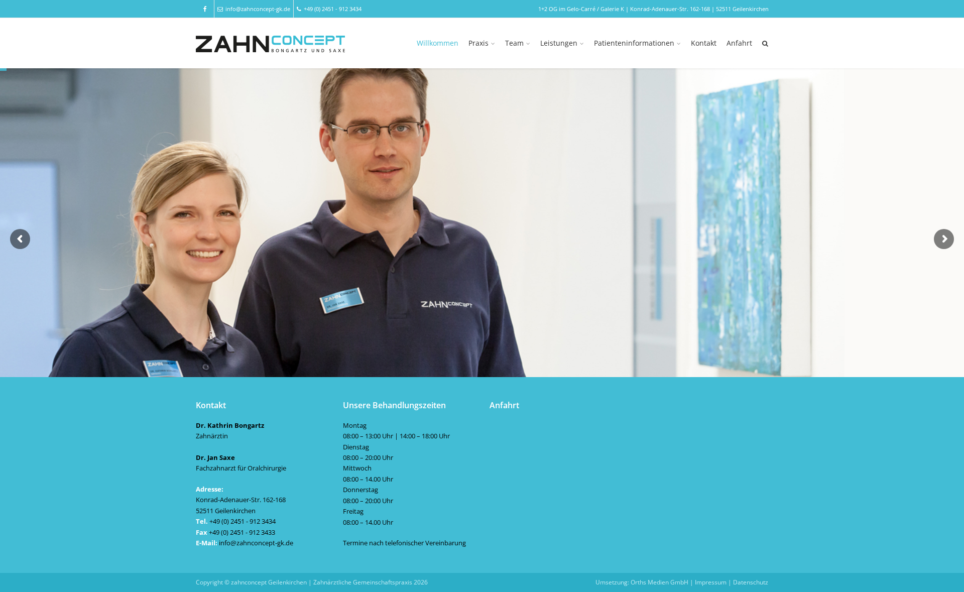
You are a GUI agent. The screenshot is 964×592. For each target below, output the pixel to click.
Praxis (478, 43)
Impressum (711, 582)
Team (514, 43)
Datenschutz (750, 582)
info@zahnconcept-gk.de (257, 9)
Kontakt (703, 43)
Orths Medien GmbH (659, 582)
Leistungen (558, 43)
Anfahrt (739, 43)
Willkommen (437, 43)
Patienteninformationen (634, 43)
